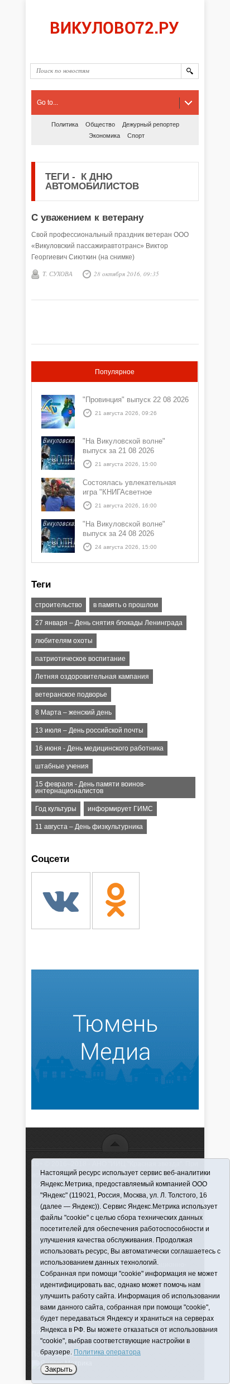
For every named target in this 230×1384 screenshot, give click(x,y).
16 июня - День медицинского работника (99, 748)
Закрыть (59, 1369)
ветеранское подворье (71, 694)
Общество (100, 124)
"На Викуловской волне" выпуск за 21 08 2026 (124, 446)
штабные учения (62, 766)
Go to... (47, 102)
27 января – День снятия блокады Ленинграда (109, 623)
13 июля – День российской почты (89, 730)
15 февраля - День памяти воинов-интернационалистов (90, 787)
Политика (64, 124)
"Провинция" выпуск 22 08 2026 (136, 399)
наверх (115, 1142)
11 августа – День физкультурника (89, 827)
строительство (58, 605)
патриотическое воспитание (80, 659)
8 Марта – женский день (73, 712)
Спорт (136, 135)
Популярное (115, 372)
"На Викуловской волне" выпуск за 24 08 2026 (124, 529)
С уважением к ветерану (87, 217)
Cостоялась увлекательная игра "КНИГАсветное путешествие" (129, 492)
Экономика (104, 135)
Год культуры (55, 809)
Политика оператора (107, 1352)
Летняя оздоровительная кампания (92, 677)
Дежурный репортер (150, 124)
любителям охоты (64, 641)
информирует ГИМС (120, 809)
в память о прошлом (125, 605)
